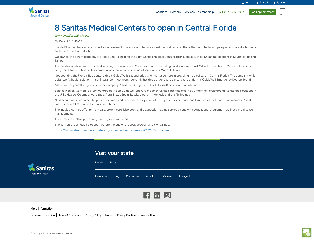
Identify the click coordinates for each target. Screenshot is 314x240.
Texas (113, 162)
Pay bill (264, 2)
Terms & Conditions (70, 215)
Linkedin (157, 195)
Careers (167, 176)
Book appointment (262, 12)
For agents (185, 176)
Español (280, 2)
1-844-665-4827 (233, 12)
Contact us (132, 176)
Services (189, 11)
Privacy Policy (93, 215)
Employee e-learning (43, 215)
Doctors (175, 11)
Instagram (167, 195)
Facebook (146, 195)
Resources (101, 176)
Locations (161, 11)
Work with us (148, 215)
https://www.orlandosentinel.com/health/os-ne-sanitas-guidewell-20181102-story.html (112, 130)
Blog (116, 176)
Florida (99, 162)
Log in (248, 2)
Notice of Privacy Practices (121, 215)
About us (151, 176)
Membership (206, 11)
